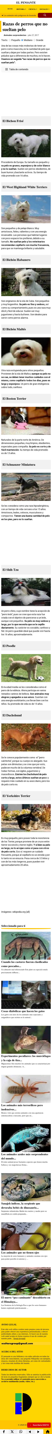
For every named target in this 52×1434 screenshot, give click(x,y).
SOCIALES (44, 9)
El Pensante (26, 2)
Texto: (4, 40)
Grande (39, 40)
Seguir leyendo (19, 1338)
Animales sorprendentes (15, 35)
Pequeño (15, 40)
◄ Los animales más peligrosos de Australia (18, 15)
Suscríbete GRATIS (41, 1425)
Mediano (28, 40)
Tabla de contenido (18, 69)
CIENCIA (32, 9)
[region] (26, 93)
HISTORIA (21, 9)
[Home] (48, 1433)
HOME (10, 9)
